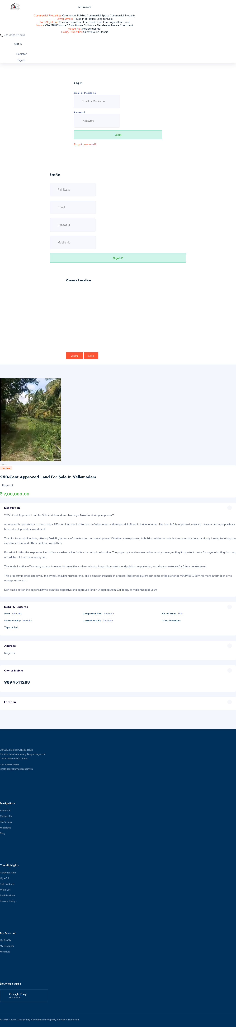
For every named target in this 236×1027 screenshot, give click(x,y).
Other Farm (102, 22)
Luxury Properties (72, 32)
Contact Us (6, 816)
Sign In (18, 43)
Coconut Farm (67, 22)
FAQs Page (6, 821)
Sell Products (7, 884)
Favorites (5, 951)
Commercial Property (122, 15)
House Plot (80, 18)
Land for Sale (104, 18)
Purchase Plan (8, 872)
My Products (7, 945)
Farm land (89, 22)
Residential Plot (91, 28)
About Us (5, 810)
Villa (47, 25)
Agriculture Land (120, 22)
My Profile (5, 940)
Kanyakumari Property (43, 1019)
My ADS (4, 878)
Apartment (126, 25)
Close (91, 355)
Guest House (91, 32)
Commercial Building (74, 15)
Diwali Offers (65, 18)
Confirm (74, 355)
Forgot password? (85, 144)
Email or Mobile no (85, 93)
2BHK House (58, 25)
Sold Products (7, 895)
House (92, 18)
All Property (84, 7)
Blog (2, 833)
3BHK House (75, 25)
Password (79, 112)
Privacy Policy (8, 901)
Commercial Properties (48, 15)
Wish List (5, 889)
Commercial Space (98, 15)
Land (79, 22)
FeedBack (5, 827)
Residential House (108, 25)
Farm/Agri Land (49, 22)
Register (21, 54)
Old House (90, 25)
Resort (104, 32)
